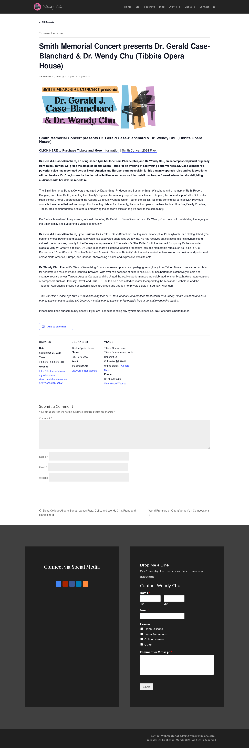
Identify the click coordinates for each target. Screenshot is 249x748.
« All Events (46, 22)
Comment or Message (156, 652)
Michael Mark (174, 740)
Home (127, 7)
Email (43, 467)
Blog (161, 7)
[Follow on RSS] (85, 584)
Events (173, 7)
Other (148, 644)
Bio (137, 7)
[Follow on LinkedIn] (78, 584)
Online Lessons (154, 639)
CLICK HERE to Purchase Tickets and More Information (79, 150)
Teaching (149, 7)
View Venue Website (115, 383)
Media (188, 7)
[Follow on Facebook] (72, 584)
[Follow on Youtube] (65, 584)
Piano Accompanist (156, 634)
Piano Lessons (153, 629)
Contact (204, 7)
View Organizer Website (84, 370)
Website (43, 477)
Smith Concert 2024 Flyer (139, 150)
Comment (45, 418)
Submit (146, 687)
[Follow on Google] (58, 584)
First (142, 603)
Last (166, 603)
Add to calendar (56, 326)
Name (43, 456)
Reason (145, 624)
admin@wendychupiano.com (197, 735)
